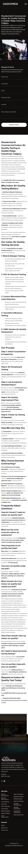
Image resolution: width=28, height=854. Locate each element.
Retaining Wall (5, 811)
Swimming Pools (18, 814)
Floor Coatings (5, 806)
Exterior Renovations (5, 798)
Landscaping (5, 801)
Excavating (4, 808)
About (3, 825)
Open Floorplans (18, 794)
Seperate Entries (18, 796)
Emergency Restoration (17, 811)
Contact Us (4, 830)
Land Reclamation (5, 816)
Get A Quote (13, 734)
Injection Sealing (18, 801)
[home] (10, 4)
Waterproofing (18, 799)
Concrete (4, 804)
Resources (4, 827)
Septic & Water (5, 813)
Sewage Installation (17, 808)
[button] (26, 4)
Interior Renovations (5, 795)
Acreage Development (18, 804)
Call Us (13, 739)
